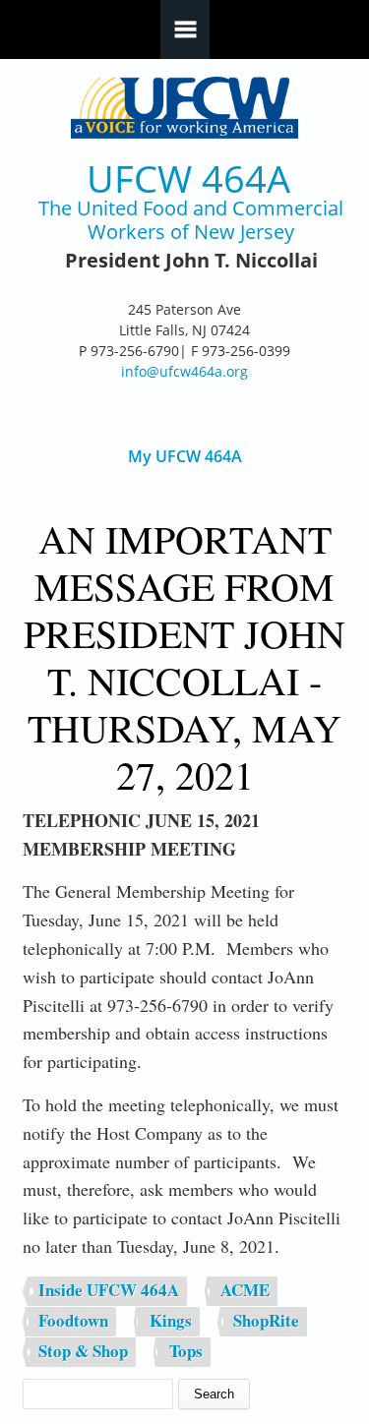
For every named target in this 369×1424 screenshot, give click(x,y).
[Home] (184, 108)
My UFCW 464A (185, 456)
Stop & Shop (83, 1350)
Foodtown (73, 1320)
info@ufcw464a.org (184, 371)
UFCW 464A (188, 178)
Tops (186, 1350)
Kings (171, 1320)
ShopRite (266, 1320)
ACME (245, 1289)
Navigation (185, 29)
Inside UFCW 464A (108, 1289)
